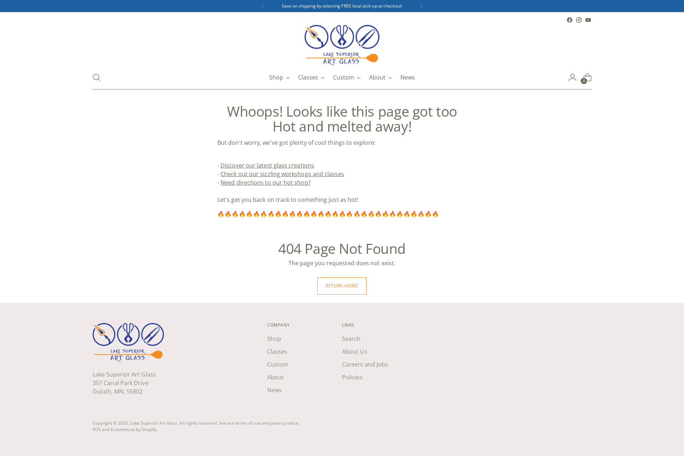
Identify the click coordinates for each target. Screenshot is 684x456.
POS (97, 429)
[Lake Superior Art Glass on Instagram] (579, 20)
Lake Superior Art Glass (153, 423)
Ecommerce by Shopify (134, 429)
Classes (277, 351)
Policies (352, 377)
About (275, 377)
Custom (277, 364)
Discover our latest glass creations (267, 165)
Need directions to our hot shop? (266, 182)
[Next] (421, 6)
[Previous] (262, 6)
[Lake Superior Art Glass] (342, 45)
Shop (274, 339)
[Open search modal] (96, 77)
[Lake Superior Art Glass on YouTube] (588, 20)
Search (351, 339)
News (274, 390)
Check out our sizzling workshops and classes (282, 174)
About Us (354, 351)
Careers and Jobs (365, 364)
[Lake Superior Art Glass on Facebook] (569, 20)
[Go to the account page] (572, 77)
